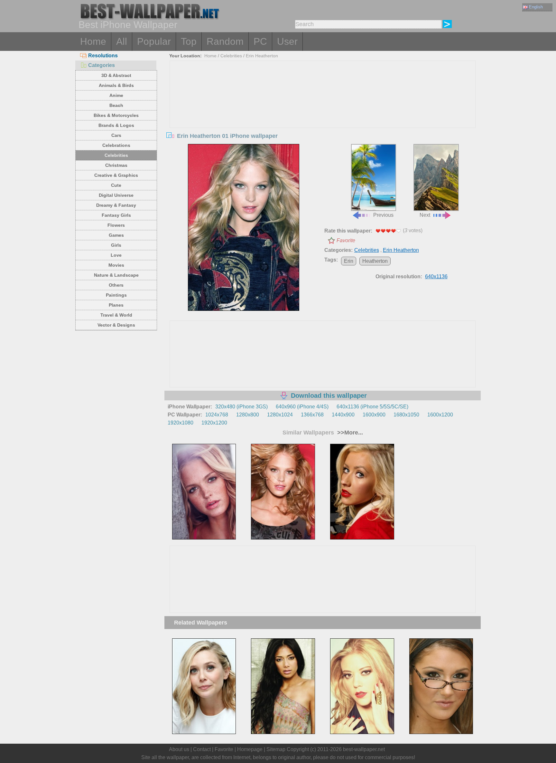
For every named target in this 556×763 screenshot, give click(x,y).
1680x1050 (406, 414)
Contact (202, 749)
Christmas (116, 165)
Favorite (346, 240)
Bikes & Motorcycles (116, 115)
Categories (101, 65)
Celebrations (116, 145)
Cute (116, 185)
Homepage (250, 749)
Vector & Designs (116, 325)
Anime (116, 95)
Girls (116, 245)
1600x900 (374, 414)
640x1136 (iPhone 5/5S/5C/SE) (372, 406)
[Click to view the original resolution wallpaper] (243, 227)
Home (93, 41)
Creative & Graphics (116, 175)
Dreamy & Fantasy (116, 205)
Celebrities (116, 155)
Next (425, 215)
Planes (116, 305)
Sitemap (275, 749)
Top (189, 41)
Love (116, 255)
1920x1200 (214, 422)
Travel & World (116, 315)
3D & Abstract (116, 75)
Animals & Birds (116, 85)
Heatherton (375, 261)
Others (116, 285)
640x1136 (436, 276)
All (121, 41)
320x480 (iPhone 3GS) (241, 406)
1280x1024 (280, 414)
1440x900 (343, 414)
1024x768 (216, 414)
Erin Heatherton (262, 55)
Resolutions (103, 55)
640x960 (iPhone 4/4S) (302, 406)
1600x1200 (440, 414)
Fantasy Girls (116, 215)
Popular (154, 41)
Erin (348, 261)
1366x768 (312, 414)
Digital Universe (116, 195)
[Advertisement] (322, 109)
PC (260, 41)
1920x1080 (180, 422)
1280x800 (247, 414)
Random (225, 41)
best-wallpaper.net (364, 749)
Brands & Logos (116, 125)
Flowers (116, 225)
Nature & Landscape (116, 275)
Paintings (116, 295)
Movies (116, 265)
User (287, 41)
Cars (116, 135)
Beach (116, 105)
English (536, 7)
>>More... (349, 432)
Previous (383, 215)
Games (116, 235)
